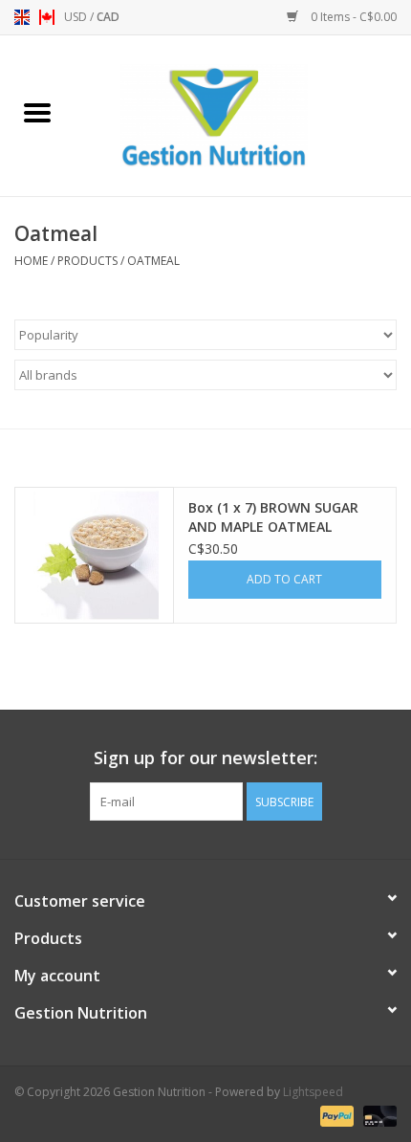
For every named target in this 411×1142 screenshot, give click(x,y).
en (22, 17)
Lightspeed (313, 1092)
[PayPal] (335, 1116)
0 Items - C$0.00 (352, 17)
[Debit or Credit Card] (377, 1116)
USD (77, 17)
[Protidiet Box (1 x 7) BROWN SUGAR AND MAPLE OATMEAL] (94, 556)
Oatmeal (153, 261)
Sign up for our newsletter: (205, 758)
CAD (108, 17)
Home (31, 261)
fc (46, 17)
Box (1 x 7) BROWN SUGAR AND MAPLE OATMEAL (273, 517)
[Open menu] (37, 112)
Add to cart (284, 579)
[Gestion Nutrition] (243, 114)
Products (87, 261)
